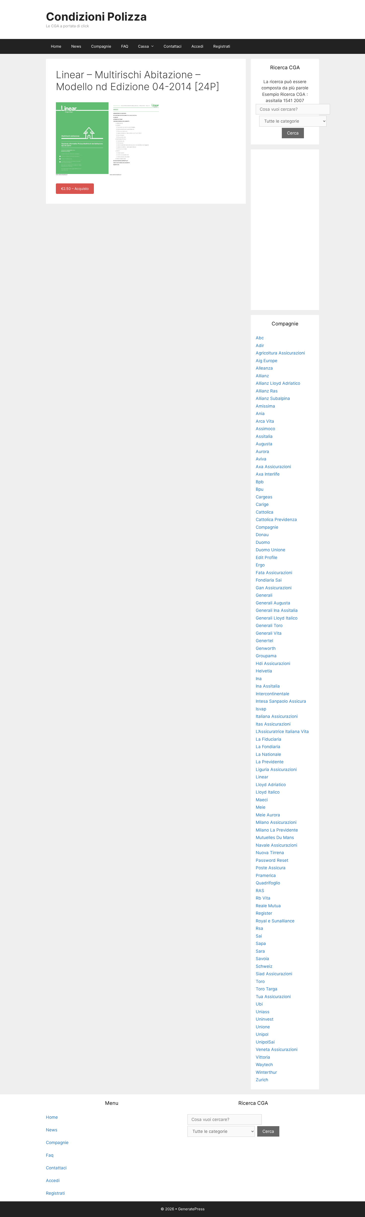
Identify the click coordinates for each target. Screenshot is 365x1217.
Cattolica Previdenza (276, 519)
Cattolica (264, 512)
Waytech (264, 1064)
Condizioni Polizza (96, 16)
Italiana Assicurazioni (277, 716)
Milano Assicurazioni (276, 822)
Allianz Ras (267, 390)
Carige (262, 504)
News (76, 46)
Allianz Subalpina (273, 398)
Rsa (259, 928)
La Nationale (268, 754)
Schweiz (264, 966)
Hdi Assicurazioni (273, 663)
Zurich (262, 1079)
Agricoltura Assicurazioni (280, 352)
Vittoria (263, 1057)
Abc (260, 337)
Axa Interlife (268, 474)
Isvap (261, 708)
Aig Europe (266, 360)
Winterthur (266, 1072)
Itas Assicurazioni (273, 724)
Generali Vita (269, 633)
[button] (154, 46)
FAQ (124, 46)
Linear (262, 776)
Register (264, 913)
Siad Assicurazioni (274, 973)
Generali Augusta (273, 602)
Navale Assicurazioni (276, 845)
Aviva (261, 458)
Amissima (265, 406)
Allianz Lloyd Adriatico (278, 383)
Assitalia (264, 436)
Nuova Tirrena (270, 852)
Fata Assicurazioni (274, 572)
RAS (260, 890)
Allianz (262, 375)
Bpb (260, 481)
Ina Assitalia (268, 686)
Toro (260, 981)
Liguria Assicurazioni (276, 769)
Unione (263, 1026)
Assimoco (265, 428)
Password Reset (272, 860)
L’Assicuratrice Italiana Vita (282, 731)
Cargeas (264, 496)
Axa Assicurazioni (273, 466)
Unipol (262, 1034)
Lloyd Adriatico (271, 784)
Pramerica (266, 875)
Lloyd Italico (268, 792)
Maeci (262, 799)
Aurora (262, 451)
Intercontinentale (272, 693)
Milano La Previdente (277, 830)
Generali (264, 595)
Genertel (264, 640)
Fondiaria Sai (269, 580)
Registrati (221, 46)
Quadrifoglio (268, 882)
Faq (49, 1155)
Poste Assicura (271, 867)
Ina (259, 678)
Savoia (262, 958)
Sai (259, 936)
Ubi (259, 1004)
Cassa (143, 46)
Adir (260, 345)
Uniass (262, 1011)
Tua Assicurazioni (273, 996)
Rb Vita (263, 898)
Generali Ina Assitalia (277, 610)
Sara (260, 951)
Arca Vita (265, 421)
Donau (262, 534)
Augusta (264, 443)
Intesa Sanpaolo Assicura (281, 701)
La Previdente (270, 761)
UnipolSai (265, 1042)
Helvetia (264, 670)
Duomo (263, 542)
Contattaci (173, 46)
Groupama (266, 655)
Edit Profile (266, 557)
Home (56, 46)
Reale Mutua (268, 905)
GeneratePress (191, 1209)
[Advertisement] (285, 228)
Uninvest (264, 1019)
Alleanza (264, 368)
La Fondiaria (268, 746)
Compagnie (101, 46)
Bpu (259, 489)
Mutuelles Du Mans (275, 837)
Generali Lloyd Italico (276, 618)
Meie (260, 807)
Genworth (266, 648)
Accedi (197, 46)
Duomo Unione (270, 549)
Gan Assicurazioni (274, 587)
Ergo (260, 564)
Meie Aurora (268, 814)
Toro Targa (266, 988)
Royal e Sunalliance (275, 920)
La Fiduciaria (268, 739)
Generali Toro (269, 625)
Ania (260, 413)
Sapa (261, 943)
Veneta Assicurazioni (276, 1049)
